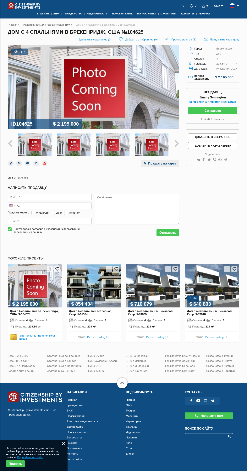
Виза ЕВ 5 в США (18, 360)
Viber (59, 212)
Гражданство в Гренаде (180, 365)
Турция (130, 410)
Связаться (213, 110)
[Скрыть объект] (19, 163)
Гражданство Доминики (180, 360)
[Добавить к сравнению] (50, 269)
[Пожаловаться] (44, 163)
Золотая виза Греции (21, 370)
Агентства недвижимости (82, 421)
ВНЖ (70, 410)
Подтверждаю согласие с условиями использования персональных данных (47, 230)
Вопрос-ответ (75, 437)
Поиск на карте (76, 432)
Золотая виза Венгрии (61, 370)
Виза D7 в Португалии (22, 365)
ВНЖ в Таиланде (136, 370)
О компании (74, 448)
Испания (131, 437)
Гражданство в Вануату (180, 370)
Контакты (72, 453)
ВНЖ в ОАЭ (93, 365)
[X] (209, 160)
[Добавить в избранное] (57, 269)
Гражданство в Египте (218, 360)
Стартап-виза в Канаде (61, 360)
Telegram (74, 212)
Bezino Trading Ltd (98, 337)
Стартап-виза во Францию (63, 355)
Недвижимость (76, 415)
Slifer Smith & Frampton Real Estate (212, 101)
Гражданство (75, 405)
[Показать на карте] (11, 163)
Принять (15, 463)
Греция (130, 399)
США (129, 448)
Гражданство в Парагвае (220, 370)
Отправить (167, 232)
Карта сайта (74, 459)
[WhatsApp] (220, 160)
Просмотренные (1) (183, 39)
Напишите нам (211, 415)
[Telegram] (225, 160)
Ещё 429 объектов (212, 119)
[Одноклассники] (204, 160)
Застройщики (75, 426)
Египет (130, 453)
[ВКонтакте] (198, 160)
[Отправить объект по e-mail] (27, 163)
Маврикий (132, 415)
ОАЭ (129, 405)
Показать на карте (162, 163)
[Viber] (215, 160)
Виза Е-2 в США (18, 355)
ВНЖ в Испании (136, 360)
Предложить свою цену (224, 39)
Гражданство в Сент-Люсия (182, 355)
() (95, 39)
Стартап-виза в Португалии (64, 365)
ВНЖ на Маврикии (137, 355)
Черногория (133, 421)
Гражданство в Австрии (219, 365)
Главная (72, 399)
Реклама (72, 442)
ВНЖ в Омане (95, 355)
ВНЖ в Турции (95, 370)
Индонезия (133, 432)
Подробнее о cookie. (30, 457)
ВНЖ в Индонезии (137, 365)
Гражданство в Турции (219, 355)
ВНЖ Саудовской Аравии (102, 360)
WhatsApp (42, 212)
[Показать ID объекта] (36, 163)
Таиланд (131, 426)
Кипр (129, 442)
